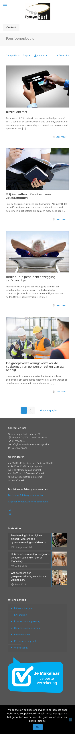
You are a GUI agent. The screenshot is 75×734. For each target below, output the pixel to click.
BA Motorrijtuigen (23, 608)
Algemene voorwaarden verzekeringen (28, 501)
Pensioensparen (22, 634)
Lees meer (61, 136)
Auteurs (41, 55)
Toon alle (64, 55)
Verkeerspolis (21, 647)
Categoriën (11, 55)
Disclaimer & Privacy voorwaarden (26, 495)
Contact (11, 27)
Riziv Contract (16, 112)
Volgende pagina (48, 410)
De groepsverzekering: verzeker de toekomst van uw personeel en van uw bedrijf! (35, 366)
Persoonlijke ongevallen (26, 641)
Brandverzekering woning (27, 621)
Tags (25, 55)
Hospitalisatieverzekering (27, 628)
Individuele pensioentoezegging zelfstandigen (31, 278)
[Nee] (70, 719)
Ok (37, 727)
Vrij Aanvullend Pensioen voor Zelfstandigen (28, 196)
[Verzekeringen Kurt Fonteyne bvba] (37, 11)
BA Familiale (20, 614)
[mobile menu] (5, 5)
